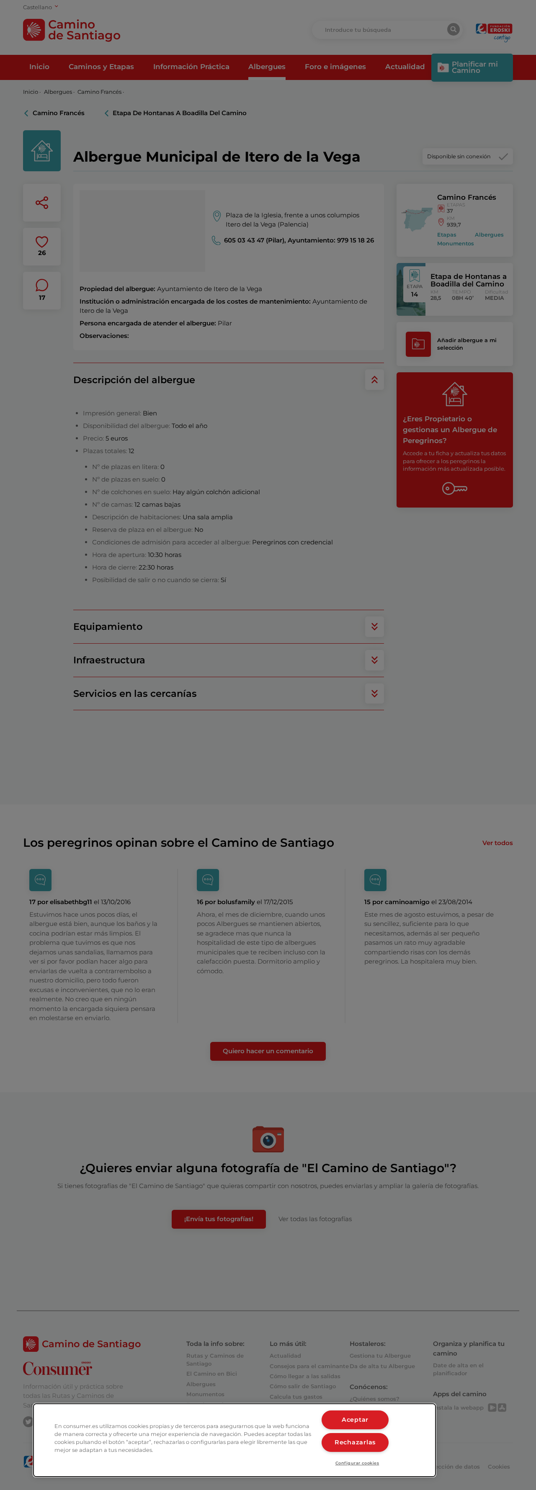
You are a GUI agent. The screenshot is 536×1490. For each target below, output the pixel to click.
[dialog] (235, 1440)
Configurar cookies (357, 1463)
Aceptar (355, 1419)
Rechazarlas (355, 1442)
